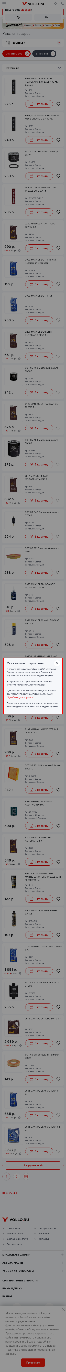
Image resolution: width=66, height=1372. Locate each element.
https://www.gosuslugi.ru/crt (20, 697)
